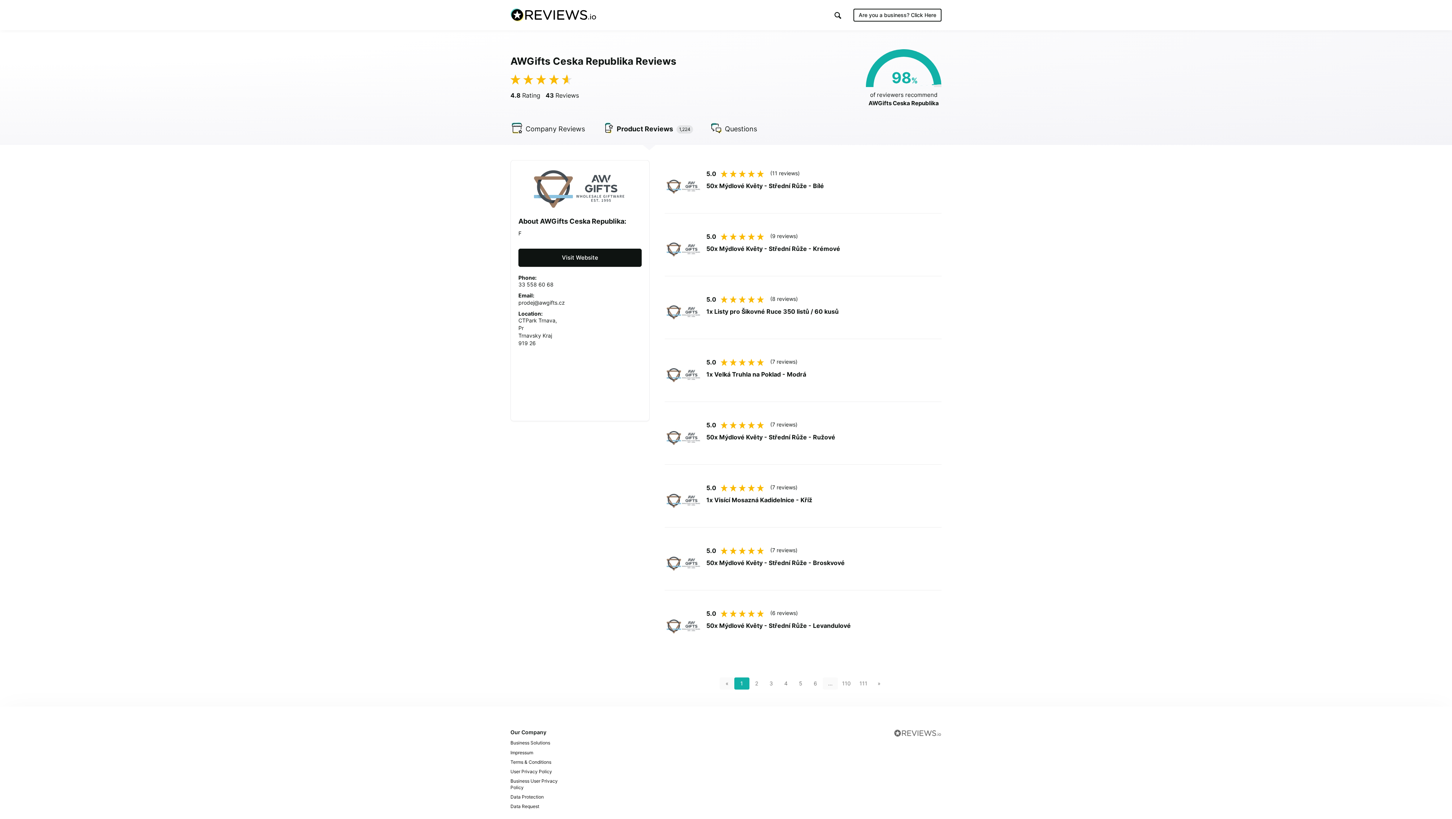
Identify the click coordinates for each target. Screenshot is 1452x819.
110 (846, 683)
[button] (837, 15)
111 (863, 683)
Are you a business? (897, 15)
